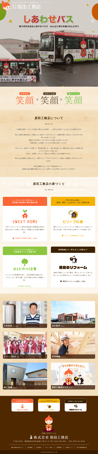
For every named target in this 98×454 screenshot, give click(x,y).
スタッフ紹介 (49, 447)
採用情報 (59, 447)
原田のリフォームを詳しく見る (74, 281)
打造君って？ (69, 447)
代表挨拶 (29, 447)
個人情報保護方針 (82, 447)
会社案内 (38, 447)
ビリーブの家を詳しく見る (74, 235)
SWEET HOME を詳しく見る (26, 238)
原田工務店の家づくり (17, 447)
